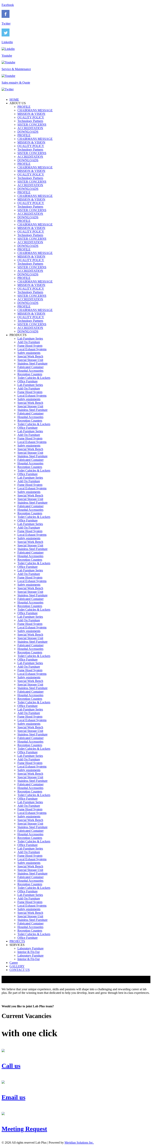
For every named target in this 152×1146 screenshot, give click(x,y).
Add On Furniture (28, 342)
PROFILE (23, 106)
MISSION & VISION (31, 114)
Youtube (7, 55)
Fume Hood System (29, 345)
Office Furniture (27, 381)
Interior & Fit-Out (28, 952)
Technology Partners (30, 121)
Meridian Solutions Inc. (79, 1142)
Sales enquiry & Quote (16, 82)
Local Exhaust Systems (32, 349)
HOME (14, 99)
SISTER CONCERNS (31, 124)
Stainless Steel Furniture (32, 363)
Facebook (8, 5)
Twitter (6, 23)
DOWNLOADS (27, 131)
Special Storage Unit (30, 360)
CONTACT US (20, 969)
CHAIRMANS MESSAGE (35, 110)
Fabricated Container (30, 367)
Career (14, 962)
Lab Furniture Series (30, 338)
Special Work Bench (30, 356)
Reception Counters (29, 374)
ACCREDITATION (30, 128)
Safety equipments (28, 352)
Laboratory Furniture (30, 948)
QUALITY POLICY (30, 117)
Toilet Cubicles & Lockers (33, 377)
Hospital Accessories (30, 370)
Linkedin (7, 42)
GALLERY (17, 966)
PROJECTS (17, 941)
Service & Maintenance (16, 69)
